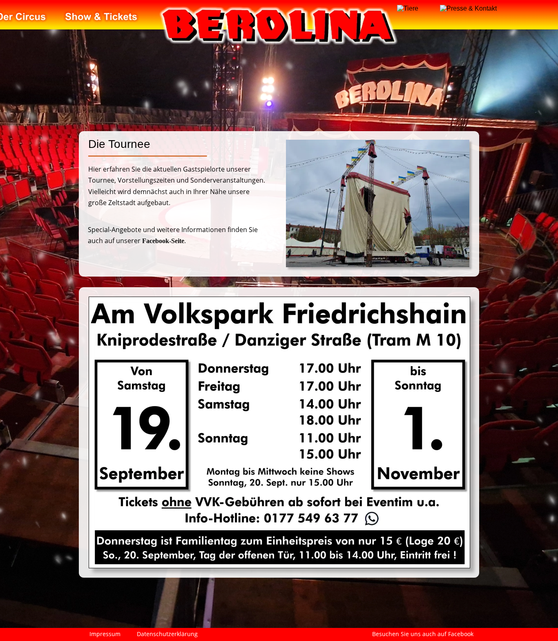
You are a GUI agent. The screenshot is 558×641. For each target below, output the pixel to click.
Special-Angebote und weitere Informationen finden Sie (173, 229)
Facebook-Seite (163, 240)
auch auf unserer (115, 240)
